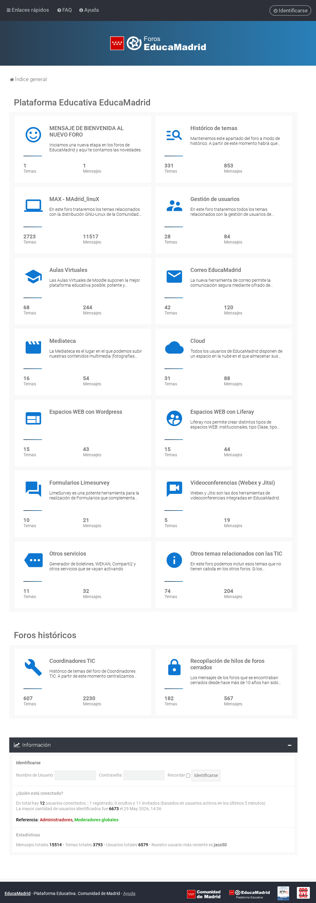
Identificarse (28, 762)
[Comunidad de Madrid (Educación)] (203, 894)
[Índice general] (158, 43)
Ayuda (129, 893)
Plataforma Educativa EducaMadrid (82, 102)
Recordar (177, 775)
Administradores (56, 819)
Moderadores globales (96, 819)
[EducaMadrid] (249, 894)
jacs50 (220, 844)
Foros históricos (45, 635)
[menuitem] (65, 9)
